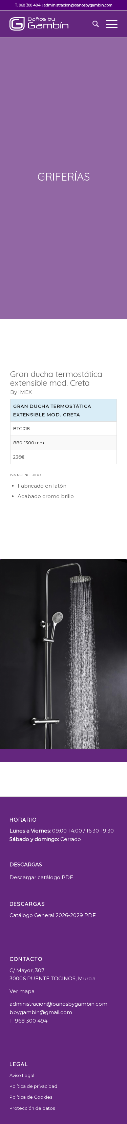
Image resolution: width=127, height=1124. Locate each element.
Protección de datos (32, 1108)
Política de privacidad (33, 1086)
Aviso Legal (21, 1075)
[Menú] (108, 24)
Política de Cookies (30, 1097)
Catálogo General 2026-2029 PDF (52, 915)
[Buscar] (92, 24)
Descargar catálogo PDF (41, 877)
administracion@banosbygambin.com (78, 5)
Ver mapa (22, 991)
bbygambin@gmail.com (40, 1012)
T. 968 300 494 (28, 5)
